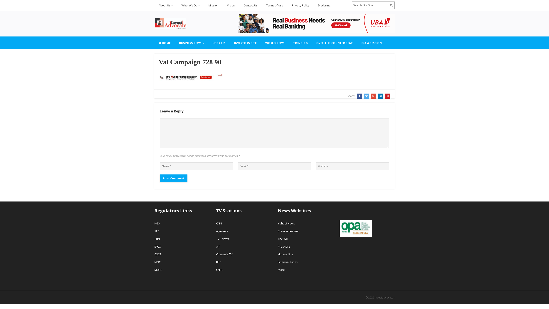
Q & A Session (371, 43)
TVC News (222, 239)
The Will (283, 239)
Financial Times (288, 262)
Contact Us (251, 5)
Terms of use (274, 5)
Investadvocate (384, 297)
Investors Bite (245, 43)
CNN (219, 223)
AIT (218, 246)
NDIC (157, 262)
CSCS (157, 254)
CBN (157, 239)
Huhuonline (285, 254)
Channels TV (224, 254)
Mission (213, 5)
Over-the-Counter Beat (334, 43)
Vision (231, 5)
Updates (219, 43)
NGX (157, 223)
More (281, 270)
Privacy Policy (300, 5)
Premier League (288, 231)
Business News (190, 43)
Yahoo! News (287, 223)
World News (275, 43)
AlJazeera (222, 231)
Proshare (284, 246)
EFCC (157, 246)
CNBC (219, 270)
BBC (218, 262)
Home (165, 43)
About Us (164, 5)
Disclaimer (325, 5)
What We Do (189, 5)
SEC (156, 231)
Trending (300, 43)
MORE (158, 270)
